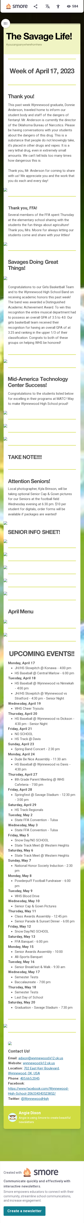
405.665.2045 (29, 1078)
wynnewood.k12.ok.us (39, 1063)
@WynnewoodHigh (35, 1099)
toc (5, 23)
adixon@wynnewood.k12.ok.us (40, 1058)
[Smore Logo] (17, 6)
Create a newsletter (24, 1211)
